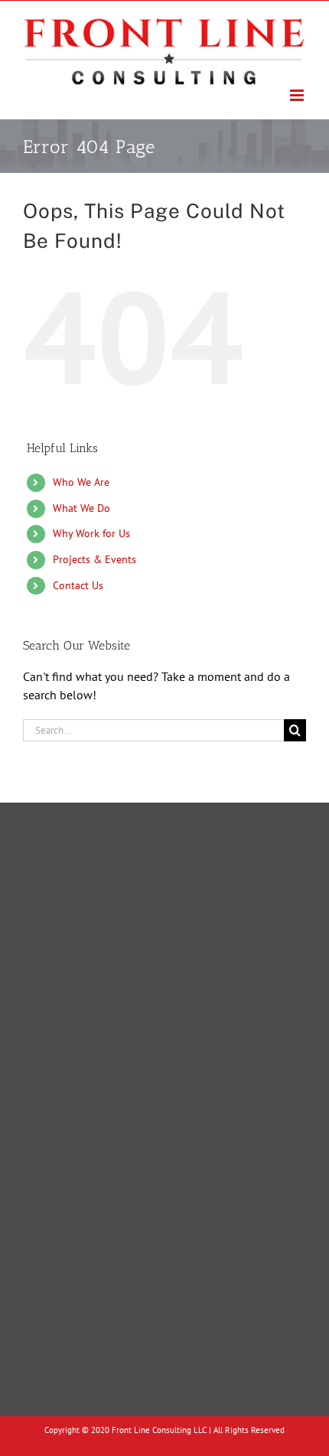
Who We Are (81, 482)
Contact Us (78, 585)
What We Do (81, 508)
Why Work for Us (91, 533)
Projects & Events (94, 559)
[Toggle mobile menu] (298, 95)
